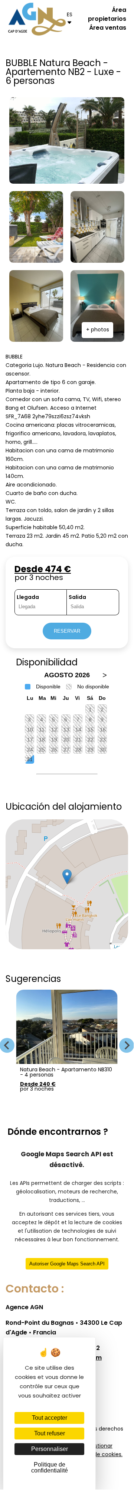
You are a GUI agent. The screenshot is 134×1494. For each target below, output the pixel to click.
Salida (77, 597)
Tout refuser (49, 1433)
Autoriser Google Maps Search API (67, 1264)
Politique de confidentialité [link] (49, 1467)
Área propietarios (107, 15)
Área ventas (107, 28)
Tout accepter (49, 1418)
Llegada (28, 597)
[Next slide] (126, 1045)
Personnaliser (49, 1449)
